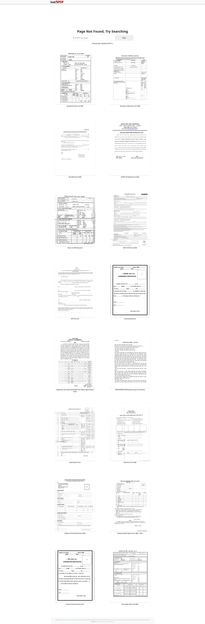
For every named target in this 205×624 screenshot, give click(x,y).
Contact (103, 621)
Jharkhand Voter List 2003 (75, 106)
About (98, 621)
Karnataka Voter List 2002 (130, 604)
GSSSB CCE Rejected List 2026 (130, 177)
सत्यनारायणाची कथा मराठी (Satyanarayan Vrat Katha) (130, 390)
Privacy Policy (109, 621)
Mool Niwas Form (75, 462)
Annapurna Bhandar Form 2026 (130, 106)
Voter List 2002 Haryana (75, 248)
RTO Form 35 (75, 319)
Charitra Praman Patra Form (75, 604)
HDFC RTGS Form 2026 (130, 248)
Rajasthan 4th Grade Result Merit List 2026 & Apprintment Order (75, 390)
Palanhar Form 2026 (130, 462)
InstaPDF (93, 621)
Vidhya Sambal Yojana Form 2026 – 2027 (130, 533)
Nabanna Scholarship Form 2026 (75, 533)
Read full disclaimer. (145, 620)
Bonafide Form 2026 (75, 177)
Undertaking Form (130, 319)
